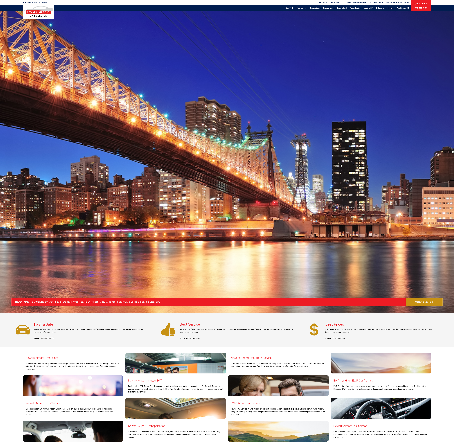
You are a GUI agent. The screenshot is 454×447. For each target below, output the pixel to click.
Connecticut (314, 8)
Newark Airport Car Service (36, 2)
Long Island (342, 8)
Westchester (355, 8)
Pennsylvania (328, 8)
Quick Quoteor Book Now (421, 5)
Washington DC (403, 8)
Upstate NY (368, 8)
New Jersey (301, 8)
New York (289, 8)
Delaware (380, 8)
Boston (390, 8)
